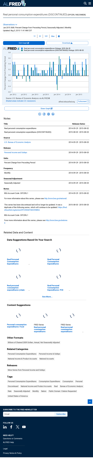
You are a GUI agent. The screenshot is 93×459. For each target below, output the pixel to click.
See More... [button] (47, 297)
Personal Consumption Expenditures (22, 354)
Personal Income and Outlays (15, 152)
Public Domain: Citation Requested (62, 391)
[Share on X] (39, 114)
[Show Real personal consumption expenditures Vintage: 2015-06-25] (47, 48)
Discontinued (13, 386)
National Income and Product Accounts (36, 386)
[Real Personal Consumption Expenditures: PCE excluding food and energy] (58, 277)
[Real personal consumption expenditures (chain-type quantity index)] (18, 277)
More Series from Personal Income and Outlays (26, 370)
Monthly (35, 391)
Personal (79, 381)
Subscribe (61, 414)
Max (53, 36)
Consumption (68, 381)
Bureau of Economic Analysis (71, 386)
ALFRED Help (8, 442)
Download (66, 43)
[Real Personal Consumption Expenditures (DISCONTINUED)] (18, 251)
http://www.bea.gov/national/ (55, 198)
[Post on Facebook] (44, 114)
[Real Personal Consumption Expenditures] (58, 251)
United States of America (18, 396)
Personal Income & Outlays (49, 354)
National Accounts (46, 359)
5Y (40, 36)
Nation (43, 391)
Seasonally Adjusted (22, 391)
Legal (5, 449)
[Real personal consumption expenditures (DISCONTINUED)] (72, 316)
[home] (14, 3)
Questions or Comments (12, 438)
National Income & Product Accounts (22, 359)
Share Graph (46, 108)
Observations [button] (9, 25)
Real (56, 386)
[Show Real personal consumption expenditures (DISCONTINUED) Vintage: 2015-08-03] (54, 50)
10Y (46, 36)
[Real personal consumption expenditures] (45, 316)
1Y (34, 36)
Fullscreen (82, 101)
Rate (9, 391)
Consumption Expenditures (49, 381)
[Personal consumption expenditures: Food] (18, 316)
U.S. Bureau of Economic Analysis (17, 142)
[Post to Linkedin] (53, 114)
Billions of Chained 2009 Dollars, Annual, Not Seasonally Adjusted (34, 342)
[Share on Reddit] (48, 114)
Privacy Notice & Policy (12, 453)
